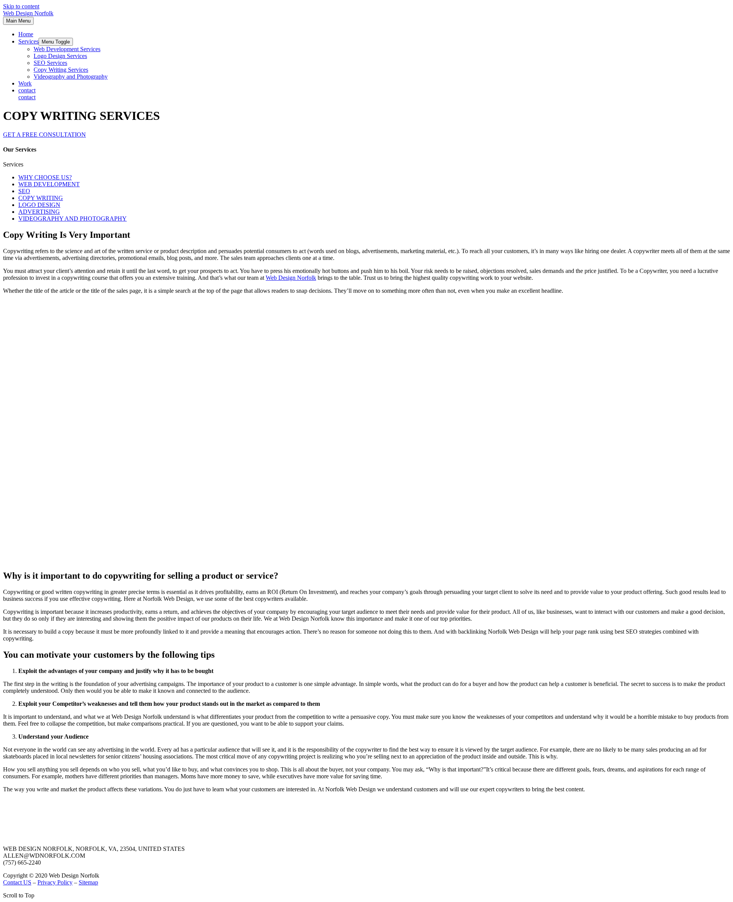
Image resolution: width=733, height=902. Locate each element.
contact (27, 97)
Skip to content (21, 6)
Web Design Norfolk (28, 13)
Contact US (17, 882)
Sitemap (88, 882)
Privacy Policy (55, 882)
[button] (44, 134)
